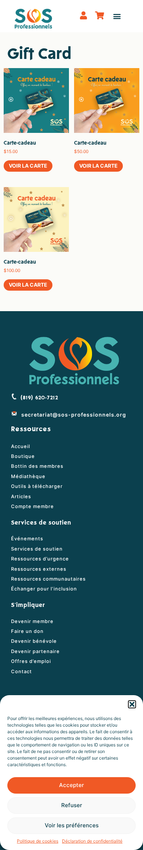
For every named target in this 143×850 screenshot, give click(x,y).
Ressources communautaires (48, 579)
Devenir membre (32, 621)
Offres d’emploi (31, 661)
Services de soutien (37, 549)
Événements (27, 538)
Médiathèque (28, 476)
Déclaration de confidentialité (92, 841)
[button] (132, 704)
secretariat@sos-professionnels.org (73, 414)
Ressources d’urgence (40, 559)
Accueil (20, 446)
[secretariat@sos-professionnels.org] (14, 413)
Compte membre (32, 506)
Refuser (71, 805)
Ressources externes (38, 569)
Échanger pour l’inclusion (44, 589)
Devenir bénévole (34, 641)
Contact (21, 671)
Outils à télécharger (37, 486)
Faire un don (27, 631)
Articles (21, 496)
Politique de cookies (37, 841)
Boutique (23, 456)
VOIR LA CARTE (28, 166)
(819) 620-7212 (39, 397)
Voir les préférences (72, 825)
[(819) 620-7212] (14, 397)
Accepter (71, 785)
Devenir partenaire (35, 651)
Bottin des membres (37, 466)
